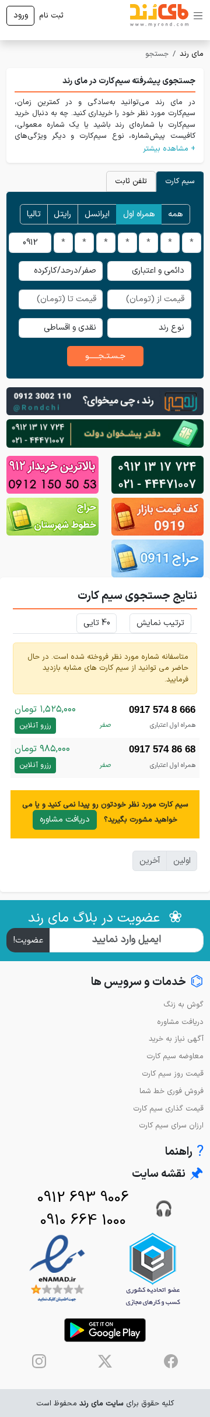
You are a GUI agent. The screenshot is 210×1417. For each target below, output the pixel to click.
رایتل (62, 214)
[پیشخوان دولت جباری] (157, 475)
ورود (20, 15)
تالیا (34, 214)
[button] (105, 148)
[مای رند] (159, 15)
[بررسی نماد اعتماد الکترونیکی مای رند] (57, 1269)
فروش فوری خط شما (171, 1091)
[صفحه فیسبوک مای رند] (171, 1361)
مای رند (192, 53)
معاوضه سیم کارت (175, 1056)
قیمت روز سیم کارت (173, 1073)
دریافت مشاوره (65, 819)
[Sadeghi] (105, 400)
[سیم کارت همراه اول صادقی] (52, 517)
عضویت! (28, 940)
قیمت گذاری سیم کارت (168, 1108)
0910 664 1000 (83, 1220)
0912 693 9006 (83, 1198)
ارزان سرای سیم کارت (171, 1125)
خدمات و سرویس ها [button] (147, 982)
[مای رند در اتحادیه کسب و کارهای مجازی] (153, 1269)
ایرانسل (97, 214)
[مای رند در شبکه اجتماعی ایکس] (105, 1361)
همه (175, 214)
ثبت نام (51, 15)
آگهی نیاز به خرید (176, 1038)
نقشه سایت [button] (168, 1174)
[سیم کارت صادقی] (157, 558)
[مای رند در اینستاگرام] (39, 1361)
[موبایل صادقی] (157, 517)
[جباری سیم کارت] (105, 432)
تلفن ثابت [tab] (131, 181)
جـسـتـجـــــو (105, 356)
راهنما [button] (184, 1152)
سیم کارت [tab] (180, 181)
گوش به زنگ (183, 1004)
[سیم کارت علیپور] (52, 475)
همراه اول (139, 214)
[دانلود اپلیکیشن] (105, 1330)
